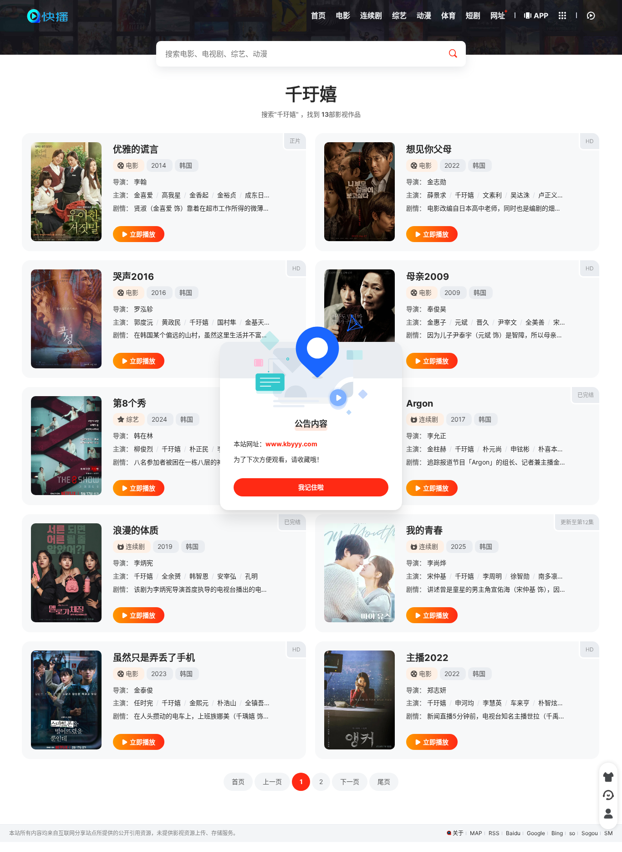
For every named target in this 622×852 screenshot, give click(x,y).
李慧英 (492, 703)
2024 (159, 419)
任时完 (143, 703)
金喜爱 (143, 195)
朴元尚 (492, 449)
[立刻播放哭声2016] (66, 318)
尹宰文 (507, 322)
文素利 (492, 195)
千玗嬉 (464, 195)
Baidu (513, 833)
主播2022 (427, 657)
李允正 (436, 435)
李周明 (492, 576)
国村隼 (226, 322)
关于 (458, 833)
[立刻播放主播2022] (359, 700)
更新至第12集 (577, 522)
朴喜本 (547, 449)
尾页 (383, 781)
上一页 (272, 781)
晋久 (482, 322)
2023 (159, 673)
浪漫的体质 (135, 530)
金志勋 (436, 182)
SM (608, 833)
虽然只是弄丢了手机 (154, 657)
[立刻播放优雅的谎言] (66, 191)
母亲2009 (427, 276)
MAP (476, 833)
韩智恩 (199, 576)
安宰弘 (226, 576)
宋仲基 (436, 576)
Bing (557, 833)
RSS (494, 833)
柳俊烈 (143, 449)
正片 (295, 141)
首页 (238, 781)
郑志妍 (436, 690)
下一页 (349, 781)
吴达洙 (520, 195)
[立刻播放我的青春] (359, 572)
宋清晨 (562, 322)
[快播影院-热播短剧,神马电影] (48, 16)
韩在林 (143, 435)
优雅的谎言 (135, 149)
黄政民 (171, 322)
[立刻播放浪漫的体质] (66, 572)
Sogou (589, 833)
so (572, 833)
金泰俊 (143, 690)
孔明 (251, 576)
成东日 (254, 195)
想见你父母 (429, 149)
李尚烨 (436, 563)
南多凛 (547, 576)
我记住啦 (311, 487)
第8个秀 (129, 403)
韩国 (185, 165)
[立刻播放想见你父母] (359, 191)
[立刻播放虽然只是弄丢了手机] (66, 700)
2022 (451, 165)
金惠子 (436, 322)
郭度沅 (143, 322)
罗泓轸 (143, 309)
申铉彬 (520, 449)
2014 (158, 165)
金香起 (199, 195)
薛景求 (436, 195)
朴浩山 (226, 703)
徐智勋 (520, 576)
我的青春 (424, 530)
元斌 (461, 322)
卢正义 (547, 195)
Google (536, 833)
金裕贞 (226, 195)
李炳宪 (143, 563)
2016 (158, 292)
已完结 (585, 395)
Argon (419, 403)
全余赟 (171, 576)
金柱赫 (436, 449)
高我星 (171, 195)
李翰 (140, 182)
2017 (458, 419)
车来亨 (520, 703)
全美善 (535, 322)
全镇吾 (254, 703)
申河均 (464, 703)
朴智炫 (547, 703)
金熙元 (199, 703)
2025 (458, 546)
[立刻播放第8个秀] (66, 445)
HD (590, 141)
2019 (165, 546)
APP (541, 15)
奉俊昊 (436, 309)
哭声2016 (133, 276)
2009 (452, 292)
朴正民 (199, 449)
